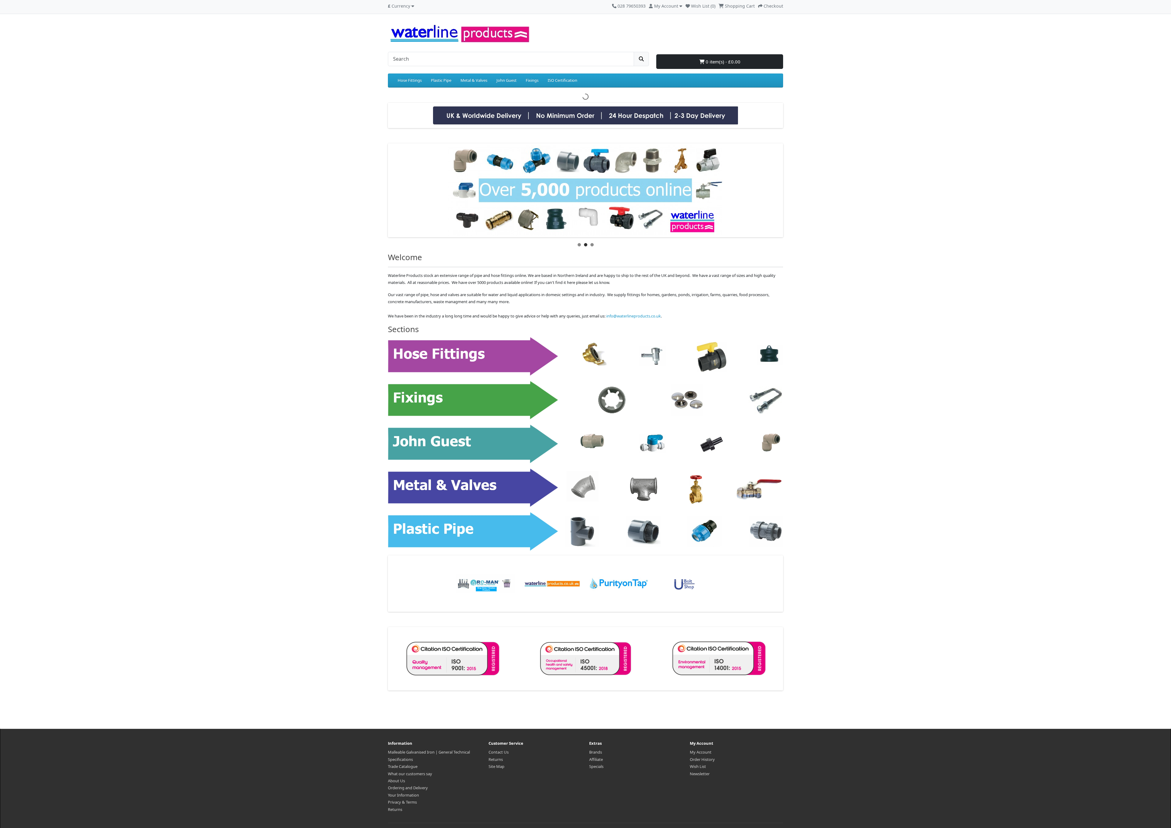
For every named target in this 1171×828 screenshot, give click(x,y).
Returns (395, 809)
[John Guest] (585, 443)
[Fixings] (585, 400)
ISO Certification (562, 80)
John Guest (506, 80)
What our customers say (410, 773)
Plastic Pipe (441, 80)
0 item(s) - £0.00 (722, 62)
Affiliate (596, 759)
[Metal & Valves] (585, 487)
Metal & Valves (473, 80)
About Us (396, 780)
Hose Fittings (410, 80)
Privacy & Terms (402, 802)
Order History (702, 759)
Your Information (403, 795)
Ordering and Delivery (408, 787)
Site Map (496, 766)
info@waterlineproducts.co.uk (633, 316)
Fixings (532, 80)
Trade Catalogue (402, 766)
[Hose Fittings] (585, 356)
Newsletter (700, 773)
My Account (700, 752)
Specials (596, 766)
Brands (595, 752)
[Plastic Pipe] (585, 531)
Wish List (698, 766)
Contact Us (499, 752)
